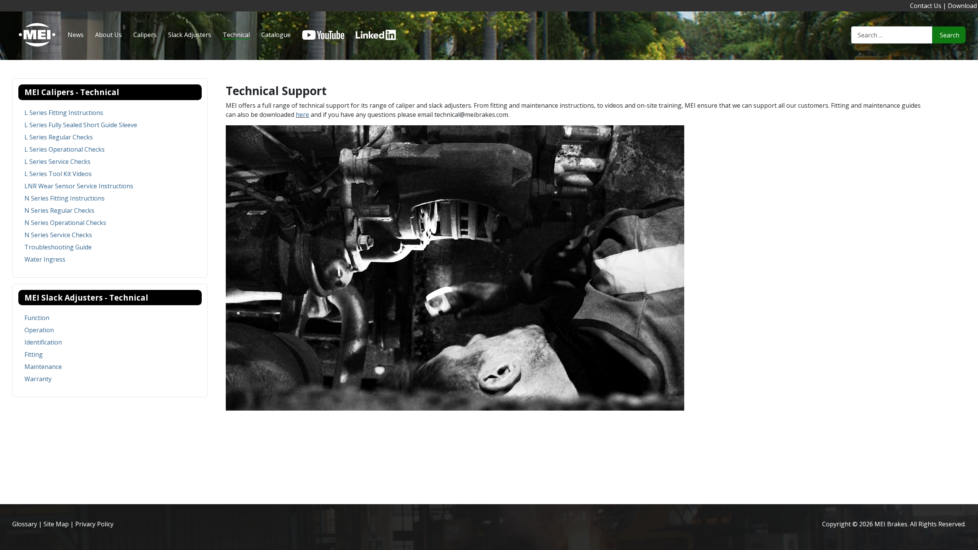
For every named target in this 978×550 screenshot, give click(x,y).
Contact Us (925, 6)
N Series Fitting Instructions (64, 198)
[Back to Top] (968, 540)
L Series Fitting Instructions (63, 112)
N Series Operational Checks (65, 222)
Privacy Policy (94, 524)
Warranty (38, 379)
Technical (236, 35)
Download (962, 6)
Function (36, 318)
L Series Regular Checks (58, 137)
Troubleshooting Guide (58, 247)
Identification (43, 342)
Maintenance (43, 366)
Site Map (56, 524)
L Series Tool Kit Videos (58, 174)
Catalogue (276, 35)
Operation (39, 330)
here (302, 114)
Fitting (33, 354)
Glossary (24, 524)
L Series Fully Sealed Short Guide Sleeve (80, 125)
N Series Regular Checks (59, 210)
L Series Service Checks (57, 161)
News (76, 35)
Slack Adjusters (189, 35)
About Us (108, 35)
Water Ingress (44, 259)
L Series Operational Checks (64, 149)
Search (949, 35)
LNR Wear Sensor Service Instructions (78, 186)
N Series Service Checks (58, 235)
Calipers (145, 35)
